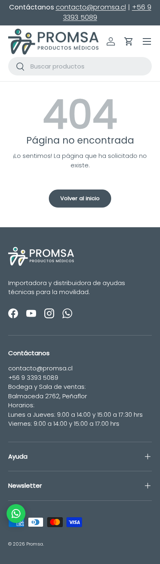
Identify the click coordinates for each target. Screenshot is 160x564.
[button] (129, 41)
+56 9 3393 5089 (33, 377)
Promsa (34, 544)
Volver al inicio (80, 198)
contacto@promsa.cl (91, 7)
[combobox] (80, 66)
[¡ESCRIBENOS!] (16, 513)
